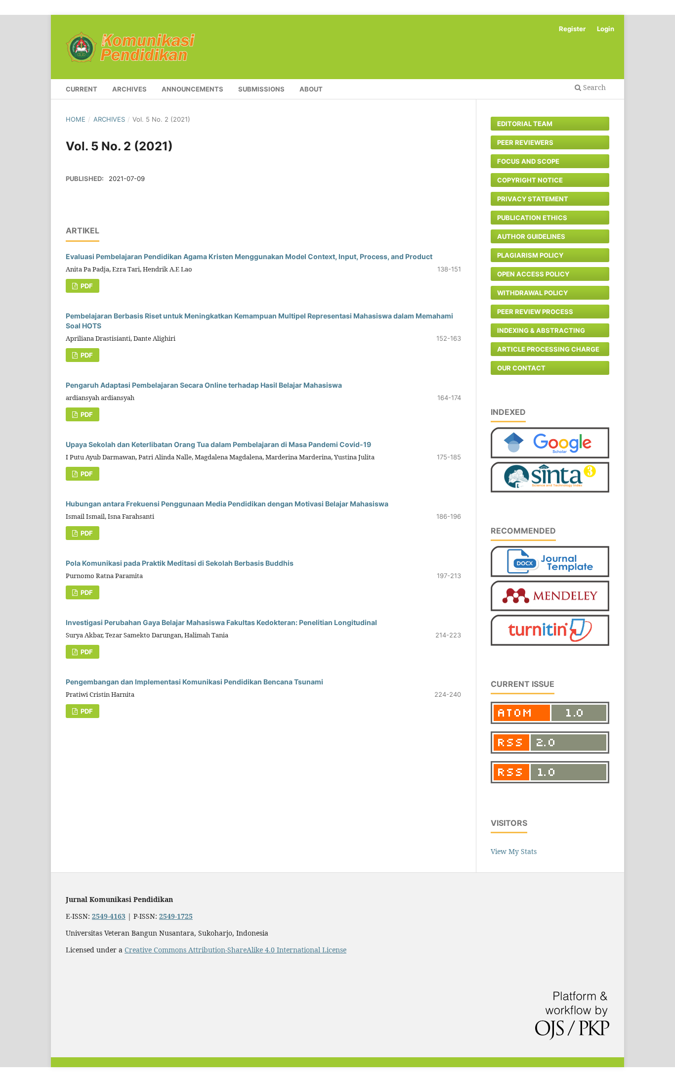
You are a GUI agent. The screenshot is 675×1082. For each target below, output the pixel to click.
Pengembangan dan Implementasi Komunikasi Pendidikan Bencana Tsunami (194, 681)
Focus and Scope (528, 161)
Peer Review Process (535, 312)
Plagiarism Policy (530, 255)
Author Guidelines (531, 236)
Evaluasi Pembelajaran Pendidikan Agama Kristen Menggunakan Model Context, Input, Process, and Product (249, 256)
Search (593, 87)
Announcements (192, 89)
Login (605, 29)
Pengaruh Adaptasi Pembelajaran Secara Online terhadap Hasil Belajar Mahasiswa (204, 385)
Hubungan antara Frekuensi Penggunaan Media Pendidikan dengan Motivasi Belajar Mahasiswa (227, 503)
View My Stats (514, 851)
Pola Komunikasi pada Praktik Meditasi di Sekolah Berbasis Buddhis (180, 563)
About (311, 89)
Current (81, 89)
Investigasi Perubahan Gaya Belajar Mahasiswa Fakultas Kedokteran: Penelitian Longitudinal (221, 622)
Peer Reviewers (525, 142)
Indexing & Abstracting (541, 330)
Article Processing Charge (548, 349)
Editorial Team (524, 124)
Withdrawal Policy (532, 293)
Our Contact (521, 368)
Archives (129, 89)
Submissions (261, 89)
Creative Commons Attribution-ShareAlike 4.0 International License (235, 949)
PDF (86, 286)
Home (75, 119)
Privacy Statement (532, 199)
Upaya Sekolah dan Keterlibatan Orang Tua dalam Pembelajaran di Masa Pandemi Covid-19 (218, 444)
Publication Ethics (532, 218)
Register (572, 29)
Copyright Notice (530, 180)
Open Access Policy (533, 274)
